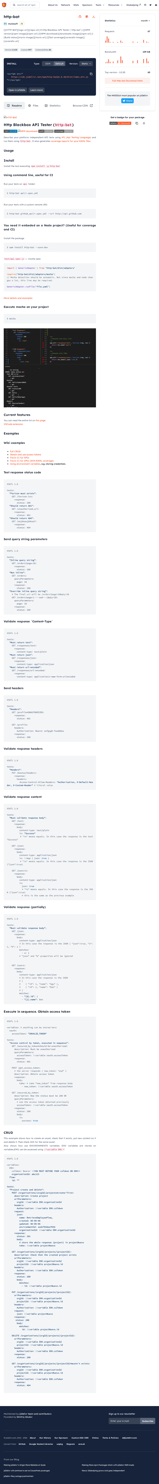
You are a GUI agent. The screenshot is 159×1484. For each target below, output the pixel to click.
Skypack (70, 1444)
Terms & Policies (110, 1438)
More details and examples (18, 298)
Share (129, 100)
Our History (45, 1438)
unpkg (60, 1444)
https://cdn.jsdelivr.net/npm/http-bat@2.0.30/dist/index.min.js (49, 76)
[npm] (87, 16)
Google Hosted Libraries (41, 1444)
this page (40, 420)
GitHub (22, 1444)
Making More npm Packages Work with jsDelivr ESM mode (108, 1465)
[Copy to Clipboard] (91, 74)
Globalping (132, 5)
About (33, 1438)
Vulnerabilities (43, 50)
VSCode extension (13, 424)
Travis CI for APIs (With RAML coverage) (32, 460)
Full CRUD (15, 451)
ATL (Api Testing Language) (76, 137)
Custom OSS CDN (80, 1438)
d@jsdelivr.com (129, 1438)
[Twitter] (151, 5)
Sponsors (87, 5)
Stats (76, 5)
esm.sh (81, 1444)
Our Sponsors (61, 1438)
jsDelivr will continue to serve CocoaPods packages (27, 1470)
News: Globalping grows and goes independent (103, 1470)
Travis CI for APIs (19, 457)
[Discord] (156, 5)
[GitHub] (145, 5)
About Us (53, 5)
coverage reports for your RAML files (70, 141)
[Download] (93, 16)
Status (95, 1438)
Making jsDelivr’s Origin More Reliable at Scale (24, 1465)
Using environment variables (25, 463)
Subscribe (147, 1421)
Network (65, 5)
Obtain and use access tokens (25, 454)
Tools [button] (98, 5)
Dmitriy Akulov (24, 1417)
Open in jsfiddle (17, 90)
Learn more (36, 90)
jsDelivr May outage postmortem (18, 1476)
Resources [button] (113, 5)
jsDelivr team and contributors (35, 1413)
